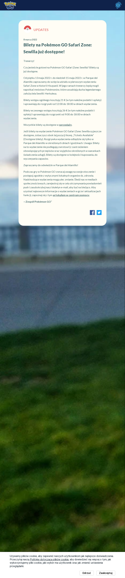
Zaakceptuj (105, 573)
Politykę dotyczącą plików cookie (49, 559)
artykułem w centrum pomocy (71, 195)
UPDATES (41, 30)
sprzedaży (65, 124)
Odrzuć (86, 573)
